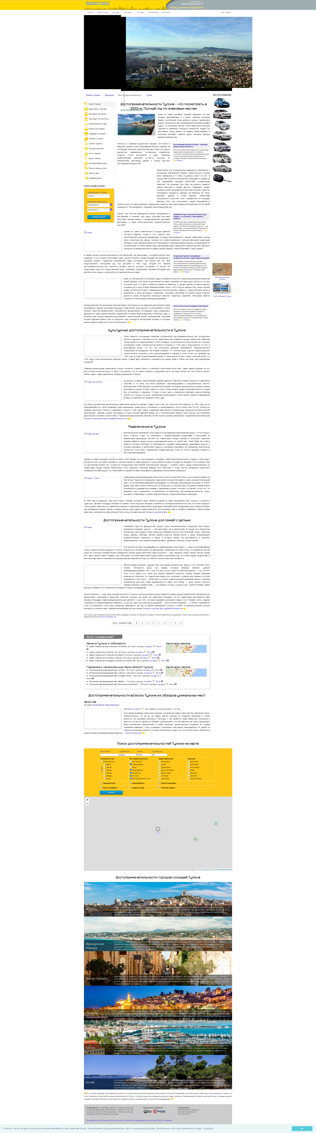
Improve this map (226, 869)
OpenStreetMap (215, 869)
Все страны (226, 12)
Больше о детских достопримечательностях (163, 608)
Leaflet (199, 869)
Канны (90, 1048)
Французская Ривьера (95, 946)
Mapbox (206, 869)
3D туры (140, 12)
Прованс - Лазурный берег (97, 1015)
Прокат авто (103, 12)
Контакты (166, 12)
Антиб (90, 1082)
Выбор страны (93, 95)
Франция (109, 95)
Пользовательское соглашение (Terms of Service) (104, 1120)
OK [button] (302, 1129)
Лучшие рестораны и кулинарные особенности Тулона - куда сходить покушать (191, 257)
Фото (149, 652)
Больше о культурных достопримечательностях (106, 418)
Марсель (92, 909)
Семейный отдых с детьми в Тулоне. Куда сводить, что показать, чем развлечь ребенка (189, 216)
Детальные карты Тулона (222, 278)
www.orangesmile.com (107, 617)
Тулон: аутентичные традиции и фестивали (190, 306)
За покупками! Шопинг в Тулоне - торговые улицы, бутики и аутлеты (190, 145)
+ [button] (87, 799)
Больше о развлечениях (157, 512)
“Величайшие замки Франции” (106, 705)
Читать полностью (133, 733)
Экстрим (128, 12)
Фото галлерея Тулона (222, 296)
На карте (149, 646)
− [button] (87, 803)
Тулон (149, 95)
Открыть (179, 160)
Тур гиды (115, 12)
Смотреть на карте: (132, 709)
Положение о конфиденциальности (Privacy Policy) (142, 1120)
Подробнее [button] (208, 1128)
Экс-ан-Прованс (97, 978)
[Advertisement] (102, 52)
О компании (153, 12)
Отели (90, 12)
